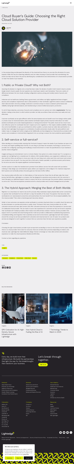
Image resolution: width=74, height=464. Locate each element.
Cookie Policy (26, 454)
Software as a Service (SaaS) (57, 397)
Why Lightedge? (54, 415)
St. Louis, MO (5, 424)
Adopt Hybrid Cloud (6, 384)
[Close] (33, 445)
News (51, 404)
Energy (52, 395)
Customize (9, 458)
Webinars (52, 411)
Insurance (52, 392)
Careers (28, 408)
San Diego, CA (5, 421)
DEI (27, 415)
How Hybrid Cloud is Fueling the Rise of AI (34, 331)
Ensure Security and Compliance (9, 390)
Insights (4, 248)
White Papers (53, 410)
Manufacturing (53, 388)
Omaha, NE (4, 417)
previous (8, 72)
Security (34, 258)
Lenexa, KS (4, 411)
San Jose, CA (5, 422)
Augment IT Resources (7, 388)
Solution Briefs (53, 413)
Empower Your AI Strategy (8, 386)
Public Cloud (27, 258)
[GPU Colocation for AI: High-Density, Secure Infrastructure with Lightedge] (13, 309)
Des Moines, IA (5, 408)
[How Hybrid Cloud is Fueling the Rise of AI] (37, 309)
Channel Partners (30, 410)
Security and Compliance (32, 386)
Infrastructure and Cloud (32, 384)
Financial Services (54, 384)
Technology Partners (31, 411)
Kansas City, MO (5, 410)
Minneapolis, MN (5, 415)
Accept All (28, 458)
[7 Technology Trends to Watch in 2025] (61, 309)
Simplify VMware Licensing (8, 392)
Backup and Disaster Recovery (33, 392)
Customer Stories (54, 408)
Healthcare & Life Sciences (56, 386)
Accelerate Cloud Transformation (10, 394)
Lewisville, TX (5, 413)
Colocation (5, 258)
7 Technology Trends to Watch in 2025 (59, 331)
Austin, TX (4, 406)
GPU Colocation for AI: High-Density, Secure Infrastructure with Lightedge (13, 333)
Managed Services (30, 388)
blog (12, 72)
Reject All (19, 458)
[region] (19, 452)
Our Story (28, 406)
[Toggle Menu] (70, 2)
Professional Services (31, 390)
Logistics (52, 394)
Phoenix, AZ (4, 419)
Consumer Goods (54, 390)
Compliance (12, 258)
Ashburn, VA (4, 404)
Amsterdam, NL (5, 426)
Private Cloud (20, 258)
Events (27, 413)
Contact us (28, 404)
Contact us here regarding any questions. (14, 238)
